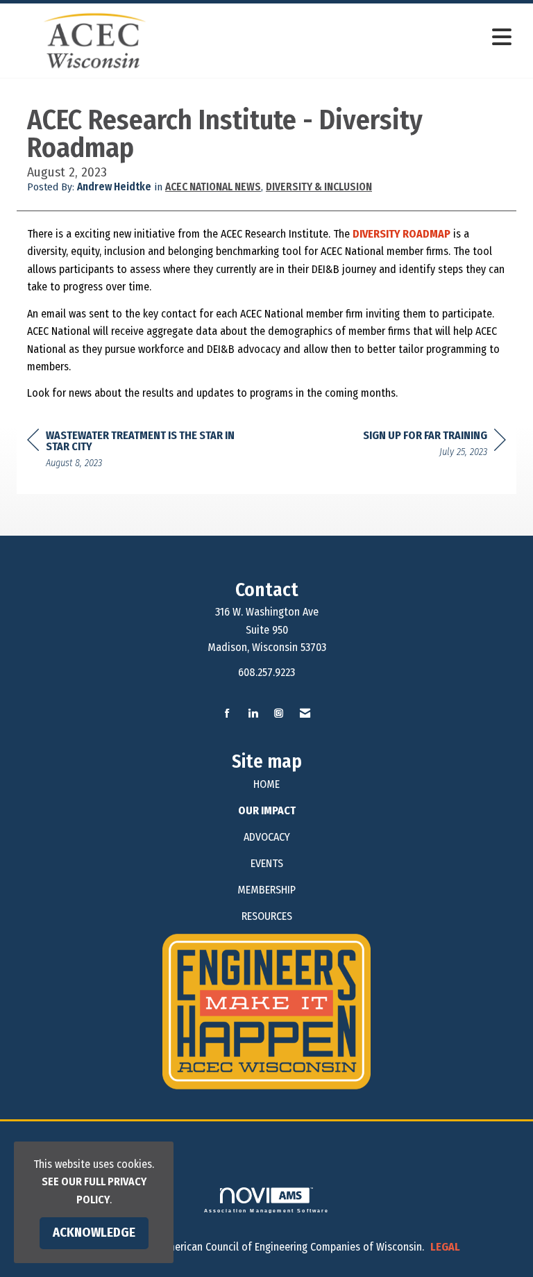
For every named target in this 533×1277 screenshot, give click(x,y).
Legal (445, 1246)
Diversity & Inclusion (319, 187)
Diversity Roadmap (401, 233)
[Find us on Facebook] (227, 713)
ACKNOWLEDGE (94, 1232)
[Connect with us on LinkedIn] (253, 713)
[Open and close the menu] (349, 37)
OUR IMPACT (267, 810)
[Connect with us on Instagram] (278, 713)
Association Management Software (267, 1210)
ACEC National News (213, 187)
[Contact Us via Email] (305, 713)
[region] (434, 445)
